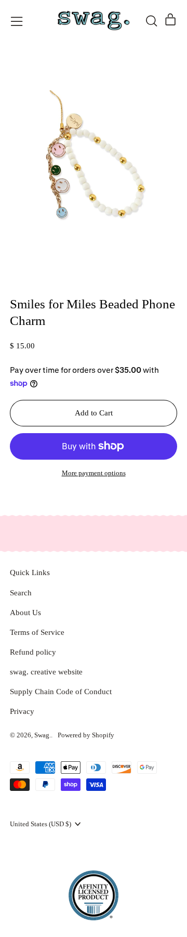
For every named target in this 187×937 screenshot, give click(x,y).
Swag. (42, 735)
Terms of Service (37, 632)
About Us (25, 612)
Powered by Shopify (86, 735)
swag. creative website (46, 672)
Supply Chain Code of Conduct (61, 691)
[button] (151, 21)
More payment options (94, 473)
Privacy (22, 711)
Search (21, 593)
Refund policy (33, 652)
